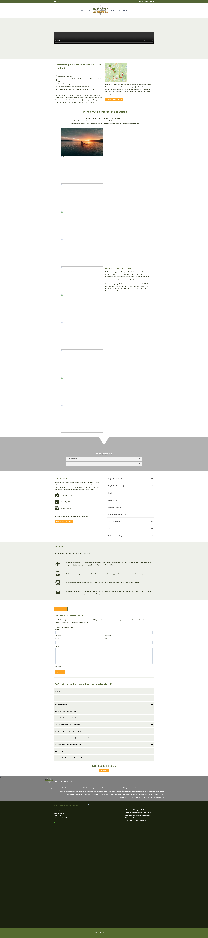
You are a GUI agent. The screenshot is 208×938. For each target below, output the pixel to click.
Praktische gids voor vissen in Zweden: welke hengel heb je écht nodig (142, 791)
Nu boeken (104, 770)
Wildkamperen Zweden (156, 794)
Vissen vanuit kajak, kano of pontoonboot (96, 794)
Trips (88, 10)
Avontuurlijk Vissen (71, 788)
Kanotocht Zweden (114, 791)
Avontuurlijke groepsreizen (126, 788)
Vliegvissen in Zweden (130, 794)
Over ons (146, 797)
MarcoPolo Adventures (63, 781)
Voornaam (58, 635)
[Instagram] (58, 1)
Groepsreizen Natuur (100, 791)
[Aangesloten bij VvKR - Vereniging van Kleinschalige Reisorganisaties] (70, 838)
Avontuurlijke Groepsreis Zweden (106, 788)
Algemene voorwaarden (57, 788)
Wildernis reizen (143, 794)
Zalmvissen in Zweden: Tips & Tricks (136, 820)
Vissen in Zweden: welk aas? (74, 794)
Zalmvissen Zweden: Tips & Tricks (127, 797)
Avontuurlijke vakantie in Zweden (145, 788)
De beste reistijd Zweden (67, 791)
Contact (126, 10)
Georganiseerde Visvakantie (84, 791)
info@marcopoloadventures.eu (63, 810)
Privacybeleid (159, 797)
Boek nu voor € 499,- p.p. (114, 99)
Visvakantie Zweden (116, 794)
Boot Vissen (160, 788)
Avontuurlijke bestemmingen (87, 788)
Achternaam (108, 635)
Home (81, 10)
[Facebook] (55, 1)
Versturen (60, 672)
